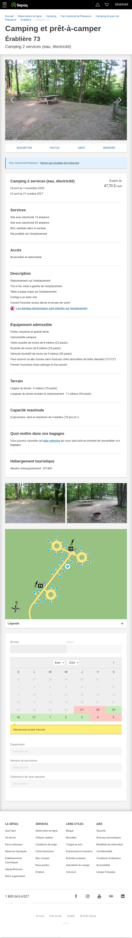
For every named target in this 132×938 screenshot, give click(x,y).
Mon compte (42, 858)
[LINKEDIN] (123, 896)
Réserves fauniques (16, 851)
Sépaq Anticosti (13, 869)
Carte (81, 147)
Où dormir (10, 837)
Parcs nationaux (14, 844)
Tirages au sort (74, 844)
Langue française (105, 872)
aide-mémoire (51, 440)
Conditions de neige (46, 844)
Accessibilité (103, 865)
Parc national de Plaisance (76, 16)
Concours (71, 872)
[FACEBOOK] (76, 896)
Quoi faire (10, 830)
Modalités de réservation (109, 844)
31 (34, 717)
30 (18, 717)
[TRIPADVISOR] (111, 896)
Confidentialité (104, 851)
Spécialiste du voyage (78, 865)
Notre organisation (15, 876)
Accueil (9, 16)
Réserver (121, 4)
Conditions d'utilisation (108, 858)
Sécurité (101, 830)
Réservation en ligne (30, 16)
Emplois (40, 872)
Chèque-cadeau (44, 837)
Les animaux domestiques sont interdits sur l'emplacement (51, 308)
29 (113, 709)
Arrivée (14, 642)
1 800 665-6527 (17, 896)
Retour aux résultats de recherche (59, 163)
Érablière (26, 19)
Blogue (70, 830)
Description (24, 147)
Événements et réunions (79, 851)
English (71, 916)
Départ (70, 642)
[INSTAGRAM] (88, 896)
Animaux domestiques (108, 837)
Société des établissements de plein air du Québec (19, 5)
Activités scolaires (76, 858)
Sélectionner (20, 751)
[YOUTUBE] (99, 896)
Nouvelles (71, 837)
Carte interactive (45, 851)
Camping (51, 16)
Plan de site (55, 916)
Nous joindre (42, 865)
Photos (54, 147)
